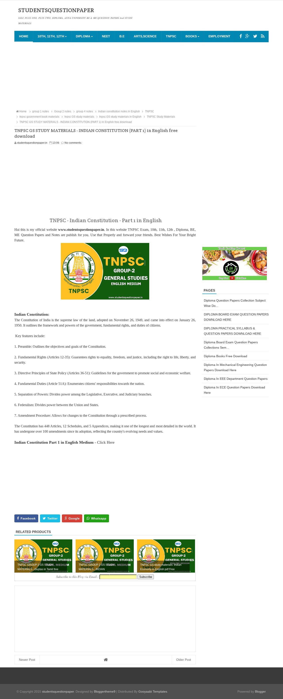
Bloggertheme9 (104, 691)
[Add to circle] (247, 36)
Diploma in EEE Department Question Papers (236, 378)
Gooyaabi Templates (152, 691)
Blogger (260, 691)
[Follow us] (255, 36)
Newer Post (27, 659)
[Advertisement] (141, 76)
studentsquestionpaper (58, 691)
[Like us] (240, 36)
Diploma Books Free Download (225, 356)
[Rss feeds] (263, 36)
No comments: (73, 142)
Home (23, 36)
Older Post (183, 659)
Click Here (106, 442)
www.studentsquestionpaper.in (81, 229)
